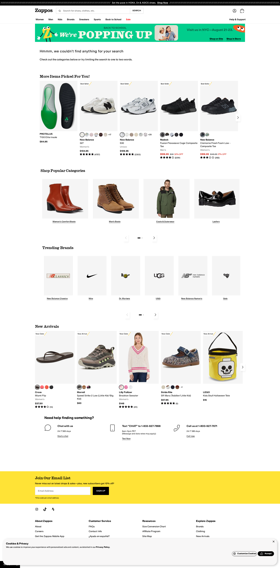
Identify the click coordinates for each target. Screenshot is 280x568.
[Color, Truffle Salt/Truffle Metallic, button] (145, 134)
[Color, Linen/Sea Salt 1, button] (96, 134)
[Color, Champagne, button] (163, 387)
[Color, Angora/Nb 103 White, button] (86, 134)
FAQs (91, 526)
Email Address (45, 490)
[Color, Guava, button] (42, 387)
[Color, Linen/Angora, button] (105, 134)
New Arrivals (202, 536)
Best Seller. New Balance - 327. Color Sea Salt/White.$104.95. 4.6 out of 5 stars (99, 118)
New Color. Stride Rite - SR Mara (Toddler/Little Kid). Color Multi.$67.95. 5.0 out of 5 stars (181, 368)
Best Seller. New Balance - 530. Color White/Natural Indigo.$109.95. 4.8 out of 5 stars (139, 118)
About (38, 526)
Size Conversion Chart (154, 526)
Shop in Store (233, 38)
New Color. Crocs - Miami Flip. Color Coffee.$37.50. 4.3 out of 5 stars (55, 370)
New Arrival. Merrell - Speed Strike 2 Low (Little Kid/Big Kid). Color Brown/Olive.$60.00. (97, 368)
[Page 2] (143, 314)
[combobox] (93, 11)
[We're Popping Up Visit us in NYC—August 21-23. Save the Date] (140, 33)
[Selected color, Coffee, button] (37, 387)
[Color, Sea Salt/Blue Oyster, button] (127, 134)
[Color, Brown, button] (167, 134)
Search (136, 10)
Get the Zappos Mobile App (49, 536)
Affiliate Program (151, 531)
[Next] (238, 117)
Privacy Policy (103, 547)
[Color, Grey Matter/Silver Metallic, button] (141, 134)
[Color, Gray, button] (171, 134)
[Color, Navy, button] (172, 387)
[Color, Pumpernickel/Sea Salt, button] (100, 134)
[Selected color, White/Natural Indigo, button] (122, 134)
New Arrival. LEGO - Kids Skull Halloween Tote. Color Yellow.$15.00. (223, 366)
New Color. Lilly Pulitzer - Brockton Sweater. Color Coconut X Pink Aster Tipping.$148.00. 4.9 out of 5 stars (139, 370)
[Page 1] (140, 314)
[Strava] (53, 509)
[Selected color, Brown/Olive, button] (79, 387)
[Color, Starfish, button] (46, 387)
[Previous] (126, 238)
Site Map (147, 536)
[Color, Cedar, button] (177, 387)
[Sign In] (234, 11)
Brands (200, 526)
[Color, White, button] (168, 387)
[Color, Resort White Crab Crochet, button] (130, 387)
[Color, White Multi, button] (88, 387)
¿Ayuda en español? (99, 536)
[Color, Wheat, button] (84, 387)
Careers (39, 531)
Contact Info (95, 531)
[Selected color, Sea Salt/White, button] (82, 134)
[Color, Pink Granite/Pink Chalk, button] (91, 134)
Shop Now (162, 2)
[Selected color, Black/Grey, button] (162, 134)
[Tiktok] (45, 509)
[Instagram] (37, 509)
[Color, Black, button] (51, 387)
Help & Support (237, 19)
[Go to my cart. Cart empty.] (242, 11)
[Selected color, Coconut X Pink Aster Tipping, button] (121, 387)
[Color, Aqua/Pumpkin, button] (207, 134)
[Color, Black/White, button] (181, 134)
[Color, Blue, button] (176, 134)
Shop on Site (216, 38)
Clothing (200, 531)
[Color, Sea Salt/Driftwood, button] (131, 134)
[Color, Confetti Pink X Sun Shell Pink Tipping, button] (126, 387)
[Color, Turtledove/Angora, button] (136, 134)
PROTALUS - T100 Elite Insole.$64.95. (58, 112)
